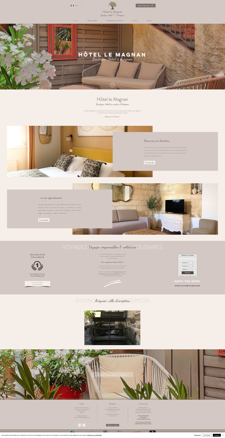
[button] (92, 20)
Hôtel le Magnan (112, 99)
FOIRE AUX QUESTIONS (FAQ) (112, 414)
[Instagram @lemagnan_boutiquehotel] (84, 425)
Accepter (216, 435)
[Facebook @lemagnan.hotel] (79, 425)
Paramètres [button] (197, 435)
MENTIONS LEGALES (143, 407)
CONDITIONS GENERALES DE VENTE (143, 409)
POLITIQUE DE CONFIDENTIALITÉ (143, 411)
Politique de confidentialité (94, 435)
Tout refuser (207, 435)
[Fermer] (223, 435)
